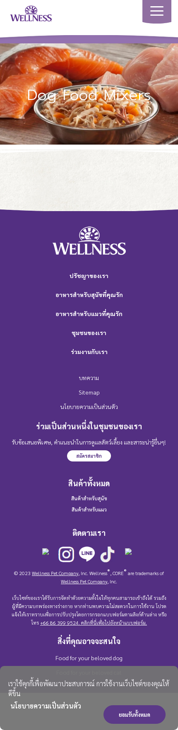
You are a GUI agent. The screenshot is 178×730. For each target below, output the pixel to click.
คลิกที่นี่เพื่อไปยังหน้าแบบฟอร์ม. (113, 622)
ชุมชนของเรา (89, 332)
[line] (87, 555)
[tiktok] (107, 555)
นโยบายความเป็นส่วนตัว (45, 705)
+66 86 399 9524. (60, 622)
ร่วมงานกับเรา (89, 351)
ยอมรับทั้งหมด (134, 714)
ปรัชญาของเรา (89, 275)
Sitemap (89, 392)
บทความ (89, 377)
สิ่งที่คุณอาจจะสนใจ (89, 641)
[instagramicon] (66, 555)
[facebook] (45, 556)
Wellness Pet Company (55, 573)
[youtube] (128, 556)
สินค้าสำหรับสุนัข (89, 498)
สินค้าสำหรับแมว (89, 509)
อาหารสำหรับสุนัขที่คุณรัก (89, 294)
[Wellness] (31, 12)
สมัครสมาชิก (89, 456)
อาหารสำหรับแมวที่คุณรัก (89, 313)
